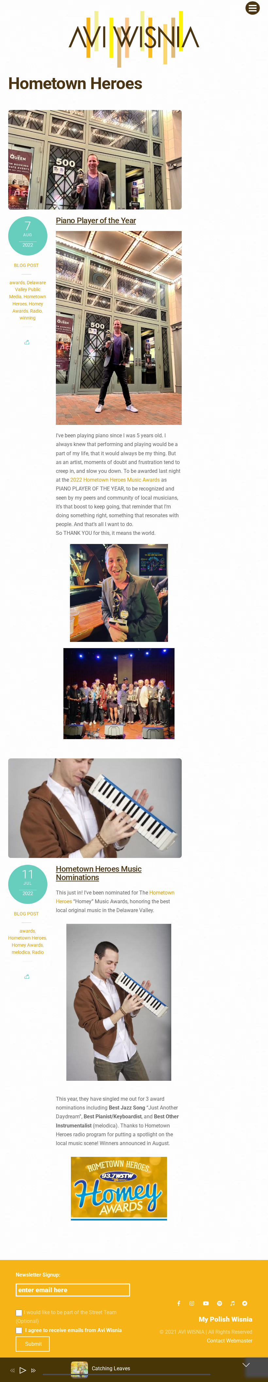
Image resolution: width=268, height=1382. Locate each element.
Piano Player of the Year (96, 220)
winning (28, 317)
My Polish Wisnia (225, 1319)
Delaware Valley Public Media (27, 290)
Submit (33, 1344)
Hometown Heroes (27, 937)
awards (17, 282)
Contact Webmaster (229, 1341)
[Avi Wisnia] (134, 64)
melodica (21, 952)
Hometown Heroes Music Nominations (99, 873)
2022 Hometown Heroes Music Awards (115, 480)
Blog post (26, 265)
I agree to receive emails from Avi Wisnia (73, 1330)
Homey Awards (27, 945)
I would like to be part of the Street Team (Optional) (66, 1316)
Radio (36, 311)
